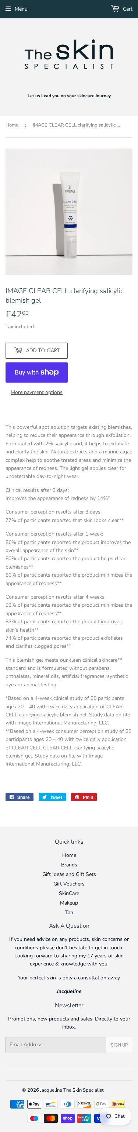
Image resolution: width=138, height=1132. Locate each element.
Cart (126, 9)
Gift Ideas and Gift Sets (69, 874)
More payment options (37, 392)
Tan (69, 912)
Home (12, 125)
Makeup (69, 902)
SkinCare (69, 893)
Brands (69, 864)
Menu (21, 9)
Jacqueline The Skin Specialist (72, 1090)
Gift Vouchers (69, 883)
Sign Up (119, 1045)
